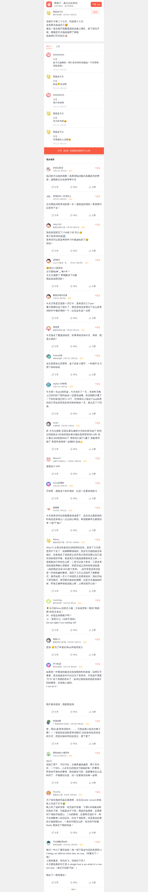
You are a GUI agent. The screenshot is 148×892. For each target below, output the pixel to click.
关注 (95, 12)
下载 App (96, 4)
